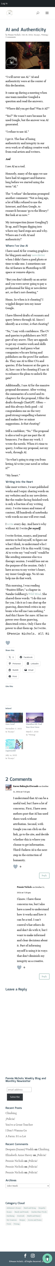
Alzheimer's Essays (14, 1208)
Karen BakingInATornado (25, 786)
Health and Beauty (33, 1216)
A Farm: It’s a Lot (16, 1136)
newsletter (38, 255)
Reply (44, 875)
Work (9, 1224)
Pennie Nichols (14, 35)
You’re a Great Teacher (19, 1124)
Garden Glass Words (39, 1212)
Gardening (10, 1216)
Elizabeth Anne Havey (19, 1155)
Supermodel (11, 751)
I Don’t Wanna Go (16, 1130)
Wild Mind (34, 594)
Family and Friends (22, 1212)
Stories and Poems (35, 1220)
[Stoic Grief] (14, 718)
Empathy (42, 1208)
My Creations (12, 1220)
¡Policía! (10, 1119)
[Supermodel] (14, 744)
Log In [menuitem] (4, 3)
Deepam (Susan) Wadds (20, 1149)
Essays (37, 35)
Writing (44, 35)
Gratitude (20, 1216)
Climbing (11, 1113)
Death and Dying (30, 1208)
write (10, 524)
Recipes (22, 1220)
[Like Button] (8, 643)
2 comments (11, 37)
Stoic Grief (10, 724)
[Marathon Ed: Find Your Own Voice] (34, 718)
